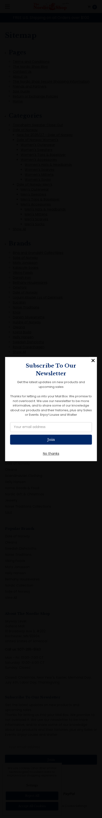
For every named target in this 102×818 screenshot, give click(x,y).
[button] (93, 360)
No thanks (51, 453)
